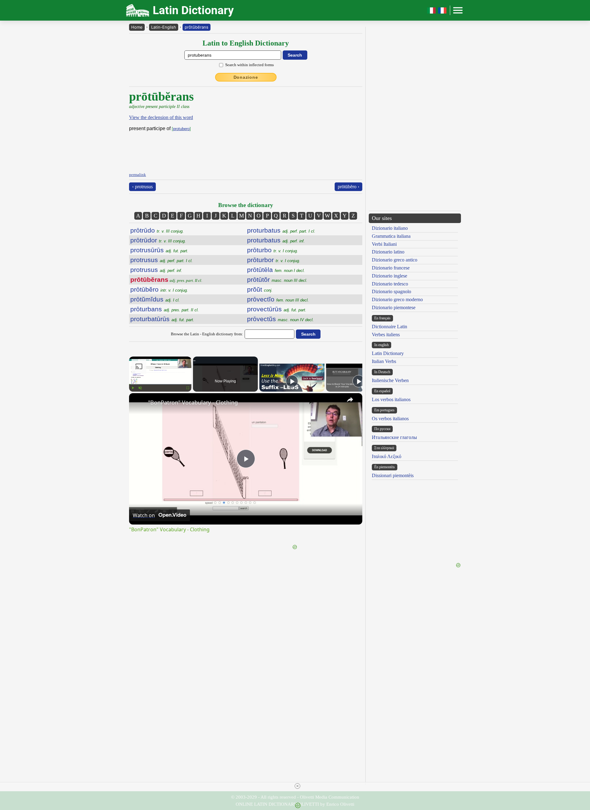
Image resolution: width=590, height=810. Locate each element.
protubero (181, 128)
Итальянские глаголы (394, 437)
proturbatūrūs (162, 318)
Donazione (246, 77)
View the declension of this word (161, 117)
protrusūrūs (159, 249)
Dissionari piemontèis (393, 475)
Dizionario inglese (389, 275)
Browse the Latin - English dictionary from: (207, 334)
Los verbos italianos (391, 399)
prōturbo (272, 249)
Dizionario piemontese (393, 307)
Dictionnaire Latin (389, 326)
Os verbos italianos (390, 418)
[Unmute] (140, 388)
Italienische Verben (390, 380)
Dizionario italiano (390, 228)
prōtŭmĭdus (155, 299)
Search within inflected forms (249, 64)
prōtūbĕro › (348, 186)
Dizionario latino (388, 251)
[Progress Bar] (160, 384)
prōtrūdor (158, 240)
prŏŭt (260, 289)
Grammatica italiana (391, 236)
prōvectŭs (280, 318)
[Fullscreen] (187, 388)
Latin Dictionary (388, 353)
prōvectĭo (278, 299)
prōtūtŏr (277, 279)
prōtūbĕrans (196, 27)
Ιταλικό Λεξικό (386, 456)
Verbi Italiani (384, 244)
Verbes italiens (386, 334)
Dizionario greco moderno (397, 299)
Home (137, 27)
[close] (297, 786)
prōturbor (273, 259)
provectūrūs (276, 309)
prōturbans (164, 309)
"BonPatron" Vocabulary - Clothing (193, 402)
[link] (139, 403)
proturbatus (281, 230)
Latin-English (163, 27)
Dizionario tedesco (390, 283)
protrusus (161, 259)
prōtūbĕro (159, 289)
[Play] (132, 388)
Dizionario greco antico (394, 259)
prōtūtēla (276, 269)
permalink (137, 174)
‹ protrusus (142, 186)
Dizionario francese (391, 267)
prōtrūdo (157, 230)
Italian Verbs (384, 361)
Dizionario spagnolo (391, 291)
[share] (350, 399)
